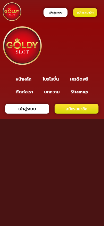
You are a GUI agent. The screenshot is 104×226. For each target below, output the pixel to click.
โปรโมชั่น (51, 79)
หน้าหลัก (24, 79)
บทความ (52, 91)
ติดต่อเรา (24, 91)
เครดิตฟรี (79, 79)
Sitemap (79, 91)
